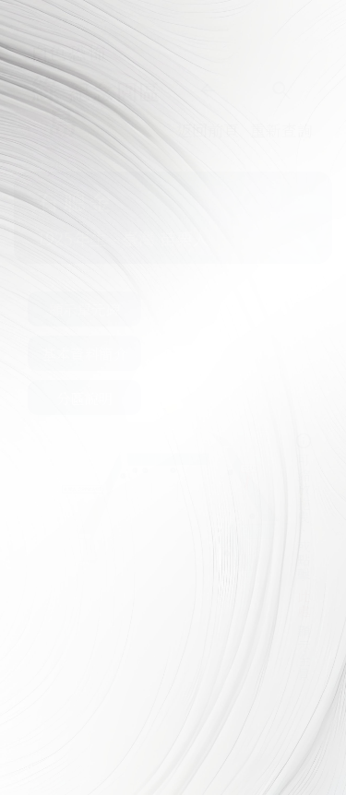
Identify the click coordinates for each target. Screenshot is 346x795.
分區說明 (84, 397)
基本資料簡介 (84, 353)
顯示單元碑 (85, 309)
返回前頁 (207, 129)
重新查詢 (281, 129)
